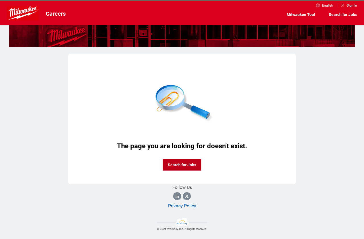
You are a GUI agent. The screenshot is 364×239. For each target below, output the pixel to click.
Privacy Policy (182, 205)
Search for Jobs (343, 14)
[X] (187, 196)
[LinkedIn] (177, 196)
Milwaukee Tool (301, 14)
